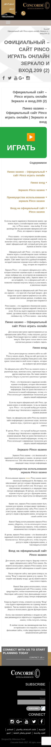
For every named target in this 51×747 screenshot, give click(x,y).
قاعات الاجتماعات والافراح (26, 729)
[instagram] (28, 78)
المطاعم (10, 729)
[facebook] (3, 78)
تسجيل (11, 8)
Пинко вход (38, 182)
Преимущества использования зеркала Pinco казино (26, 199)
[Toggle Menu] (8, 23)
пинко (28, 478)
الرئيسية (47, 28)
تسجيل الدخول (9, 3)
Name (43, 689)
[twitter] (10, 78)
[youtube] (16, 78)
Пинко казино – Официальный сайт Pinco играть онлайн (26, 173)
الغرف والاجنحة (39, 733)
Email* (42, 698)
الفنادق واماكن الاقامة (22, 733)
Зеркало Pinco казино (31, 190)
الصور (9, 733)
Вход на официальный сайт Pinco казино (27, 210)
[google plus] (22, 78)
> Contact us (37, 657)
